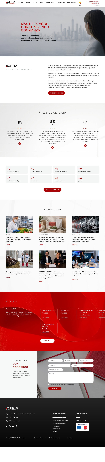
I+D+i (35, 3)
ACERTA (20, 3)
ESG (41, 3)
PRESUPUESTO (71, 3)
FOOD (28, 3)
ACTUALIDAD (50, 3)
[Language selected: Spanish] (83, 2)
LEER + (8, 245)
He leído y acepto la (62, 384)
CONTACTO (61, 3)
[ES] (83, 2)
